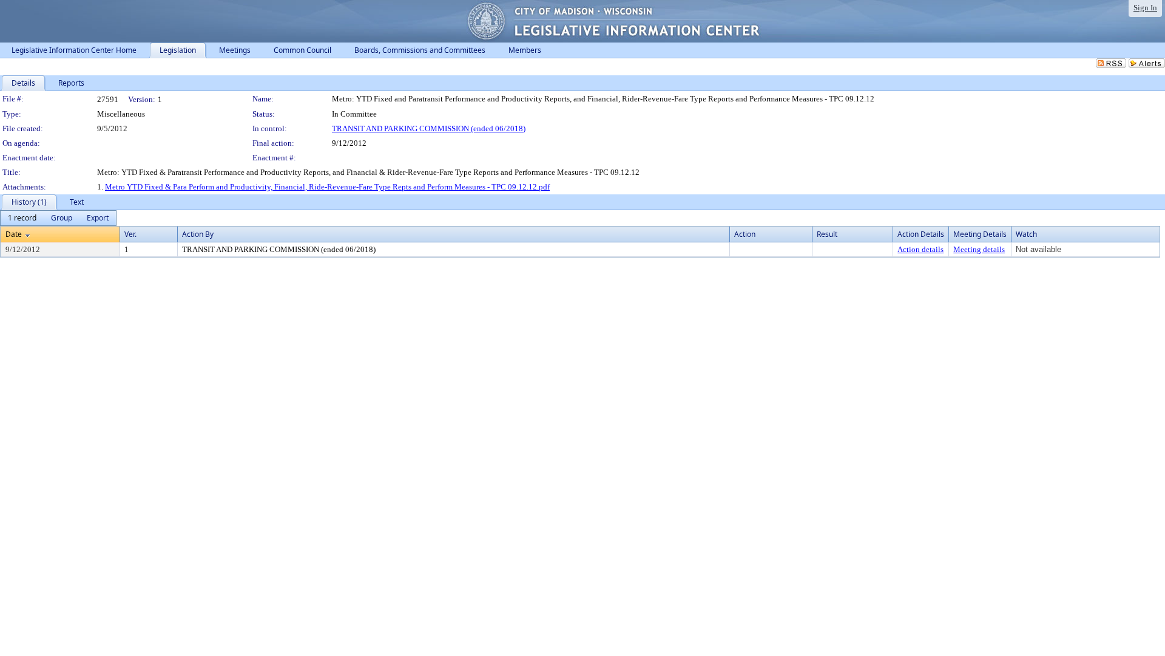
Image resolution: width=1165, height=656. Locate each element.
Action (744, 234)
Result (827, 234)
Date (13, 234)
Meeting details (979, 249)
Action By (198, 234)
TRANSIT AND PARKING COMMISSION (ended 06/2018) (428, 128)
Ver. (130, 234)
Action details (920, 249)
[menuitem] (22, 218)
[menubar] (58, 218)
